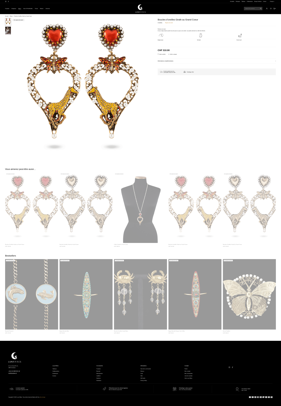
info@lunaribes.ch (12, 373)
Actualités (232, 1)
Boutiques (238, 1)
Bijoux (11, 16)
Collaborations (250, 1)
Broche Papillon (226, 331)
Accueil (6, 16)
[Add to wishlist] (162, 54)
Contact (264, 1)
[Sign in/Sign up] (266, 8)
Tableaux (243, 1)
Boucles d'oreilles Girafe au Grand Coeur (14, 244)
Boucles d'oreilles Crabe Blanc (121, 331)
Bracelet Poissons (9, 331)
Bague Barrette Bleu (64, 331)
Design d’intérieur (258, 1)
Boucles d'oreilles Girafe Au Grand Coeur (69, 244)
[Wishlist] (271, 8)
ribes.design (42, 397)
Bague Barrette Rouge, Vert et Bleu (176, 331)
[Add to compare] (172, 54)
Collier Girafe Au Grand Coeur (121, 244)
